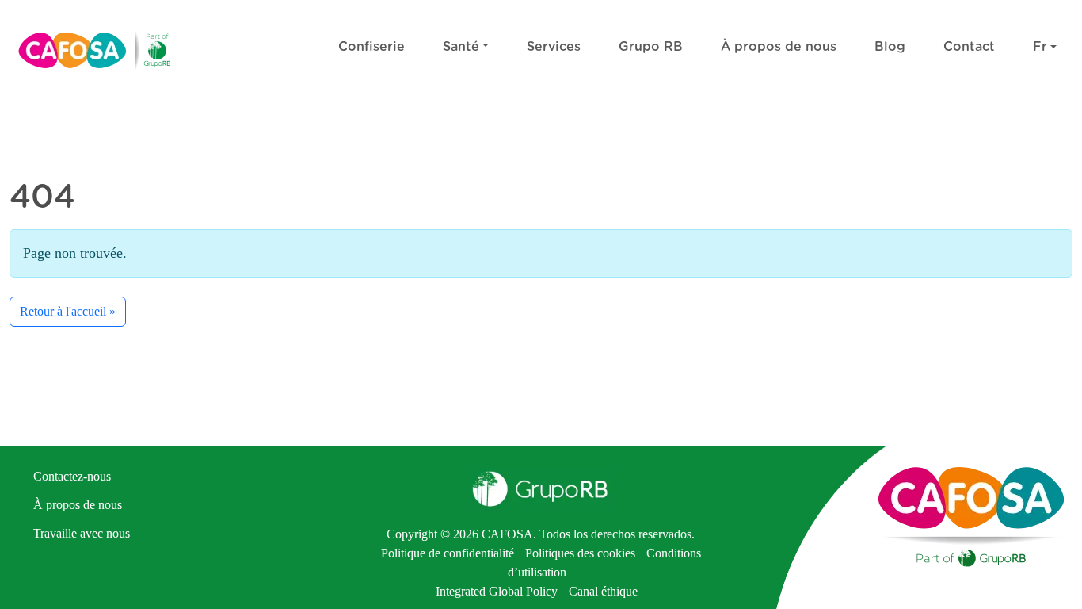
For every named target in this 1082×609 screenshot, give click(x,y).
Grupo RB (651, 46)
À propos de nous (778, 46)
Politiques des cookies (580, 553)
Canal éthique (603, 591)
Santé (461, 46)
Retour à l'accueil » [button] (68, 311)
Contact (969, 46)
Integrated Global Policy (497, 591)
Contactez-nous (72, 476)
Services (554, 46)
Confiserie (371, 46)
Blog (889, 46)
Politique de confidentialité (449, 553)
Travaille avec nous (81, 533)
